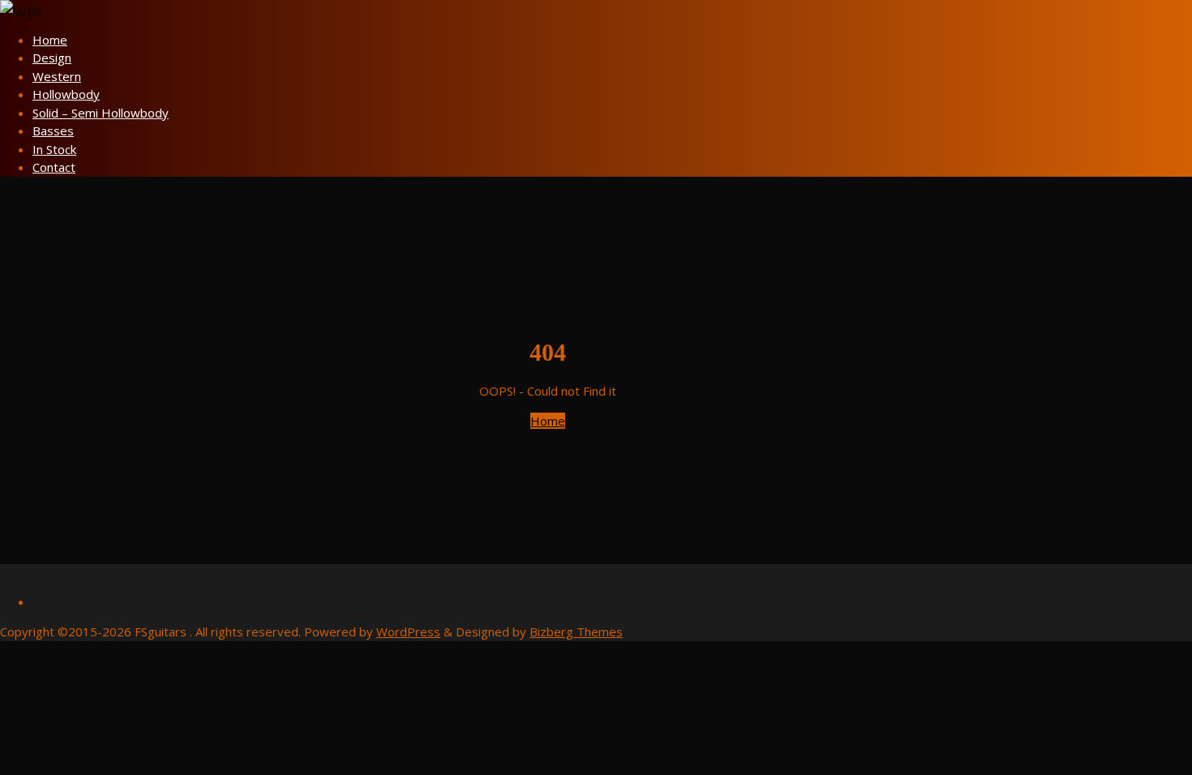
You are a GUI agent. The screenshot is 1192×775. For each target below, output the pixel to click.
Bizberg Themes (576, 631)
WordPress (408, 631)
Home (547, 421)
